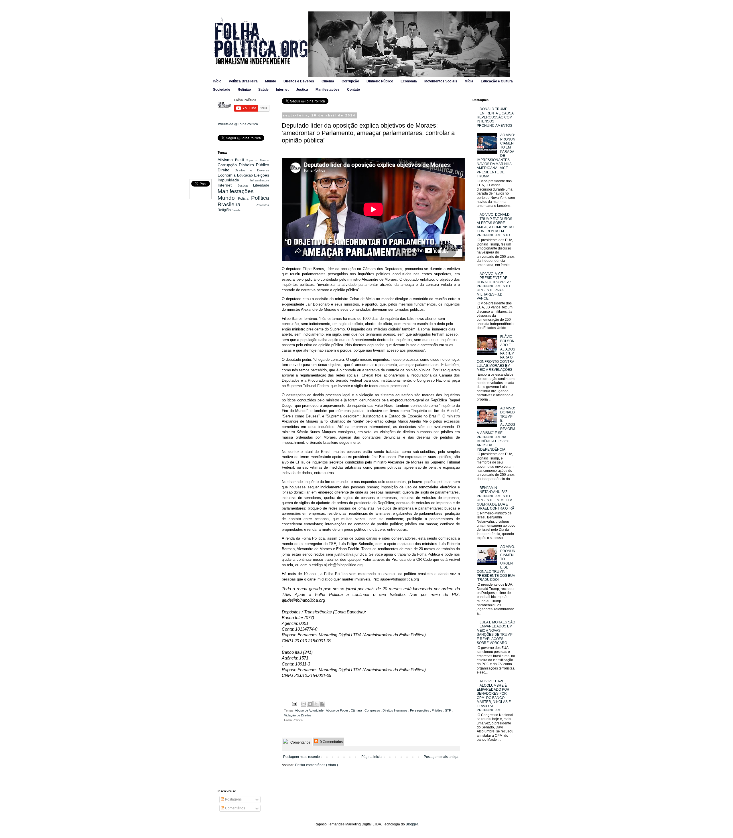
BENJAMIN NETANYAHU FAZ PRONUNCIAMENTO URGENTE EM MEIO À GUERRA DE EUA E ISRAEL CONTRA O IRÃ (495, 498)
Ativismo (226, 159)
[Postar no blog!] (310, 704)
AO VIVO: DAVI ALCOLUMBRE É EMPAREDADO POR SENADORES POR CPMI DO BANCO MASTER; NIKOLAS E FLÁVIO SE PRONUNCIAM (494, 695)
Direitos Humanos (395, 710)
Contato (353, 90)
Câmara (357, 710)
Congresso (372, 710)
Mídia (469, 81)
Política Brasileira (243, 81)
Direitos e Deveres (298, 81)
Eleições (261, 175)
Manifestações (328, 90)
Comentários (299, 742)
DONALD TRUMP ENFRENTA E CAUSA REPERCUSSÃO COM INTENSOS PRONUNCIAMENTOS (495, 117)
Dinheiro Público (379, 81)
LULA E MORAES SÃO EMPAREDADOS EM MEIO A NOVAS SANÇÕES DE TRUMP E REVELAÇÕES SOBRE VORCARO (496, 632)
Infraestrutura (259, 180)
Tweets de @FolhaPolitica (238, 124)
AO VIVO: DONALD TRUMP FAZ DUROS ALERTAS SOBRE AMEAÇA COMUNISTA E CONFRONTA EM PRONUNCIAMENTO (496, 225)
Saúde (263, 90)
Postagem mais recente (301, 757)
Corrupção (350, 81)
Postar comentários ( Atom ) (316, 765)
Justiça (302, 90)
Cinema (328, 81)
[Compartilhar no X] (316, 704)
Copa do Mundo (257, 160)
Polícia (244, 199)
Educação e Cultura (497, 81)
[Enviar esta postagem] (294, 703)
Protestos (262, 205)
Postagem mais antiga (441, 757)
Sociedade (221, 90)
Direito (226, 170)
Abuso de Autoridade (309, 710)
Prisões (437, 710)
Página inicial (372, 757)
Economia (409, 81)
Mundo (270, 81)
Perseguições (420, 710)
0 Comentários (331, 742)
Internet (282, 90)
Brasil (240, 160)
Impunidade (234, 180)
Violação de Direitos (298, 715)
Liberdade (261, 185)
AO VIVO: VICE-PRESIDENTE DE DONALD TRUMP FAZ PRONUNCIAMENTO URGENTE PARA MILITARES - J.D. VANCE (494, 286)
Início (217, 81)
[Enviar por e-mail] (303, 704)
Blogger (412, 824)
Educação (245, 175)
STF (448, 710)
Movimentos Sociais (440, 81)
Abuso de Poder (337, 710)
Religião (244, 90)
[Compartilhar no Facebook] (322, 704)
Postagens (233, 799)
